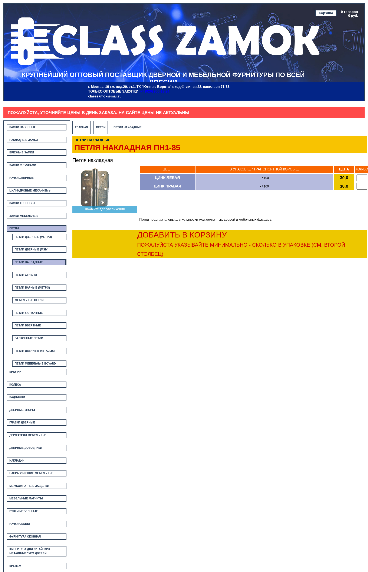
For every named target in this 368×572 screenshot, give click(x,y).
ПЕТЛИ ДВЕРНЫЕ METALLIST (35, 350)
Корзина (326, 13)
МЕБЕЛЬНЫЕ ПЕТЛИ (29, 300)
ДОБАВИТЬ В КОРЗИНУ (241, 243)
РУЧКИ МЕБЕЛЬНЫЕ (23, 511)
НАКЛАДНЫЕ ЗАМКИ (23, 140)
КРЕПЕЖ (15, 566)
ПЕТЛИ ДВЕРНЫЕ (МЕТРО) (33, 237)
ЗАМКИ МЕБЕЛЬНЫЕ (23, 215)
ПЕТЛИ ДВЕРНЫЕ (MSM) (31, 249)
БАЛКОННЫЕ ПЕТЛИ (29, 338)
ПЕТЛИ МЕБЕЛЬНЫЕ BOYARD (35, 363)
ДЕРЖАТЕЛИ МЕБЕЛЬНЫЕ (27, 435)
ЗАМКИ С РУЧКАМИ (22, 165)
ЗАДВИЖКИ (17, 397)
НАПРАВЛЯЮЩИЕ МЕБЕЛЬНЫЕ (31, 473)
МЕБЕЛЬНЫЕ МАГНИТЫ (26, 498)
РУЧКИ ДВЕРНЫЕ (21, 177)
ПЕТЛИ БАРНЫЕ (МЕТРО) (32, 287)
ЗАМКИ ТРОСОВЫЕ (22, 203)
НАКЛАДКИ (16, 460)
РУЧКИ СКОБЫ (19, 523)
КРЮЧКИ (15, 371)
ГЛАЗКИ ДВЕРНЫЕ (22, 422)
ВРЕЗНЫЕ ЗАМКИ (21, 152)
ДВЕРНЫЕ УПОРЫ (22, 410)
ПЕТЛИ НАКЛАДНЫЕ (29, 262)
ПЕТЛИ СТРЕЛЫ (26, 274)
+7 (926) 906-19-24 (154, 91)
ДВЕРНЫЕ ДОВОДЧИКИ (25, 447)
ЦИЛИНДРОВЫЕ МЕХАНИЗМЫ (30, 190)
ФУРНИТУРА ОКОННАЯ (25, 536)
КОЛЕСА (15, 384)
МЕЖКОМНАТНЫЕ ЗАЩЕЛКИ (29, 486)
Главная (81, 127)
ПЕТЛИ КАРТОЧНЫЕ (29, 313)
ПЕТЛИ (14, 228)
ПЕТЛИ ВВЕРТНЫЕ (28, 325)
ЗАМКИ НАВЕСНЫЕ (22, 127)
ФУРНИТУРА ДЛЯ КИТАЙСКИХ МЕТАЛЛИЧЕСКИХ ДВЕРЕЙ (29, 551)
